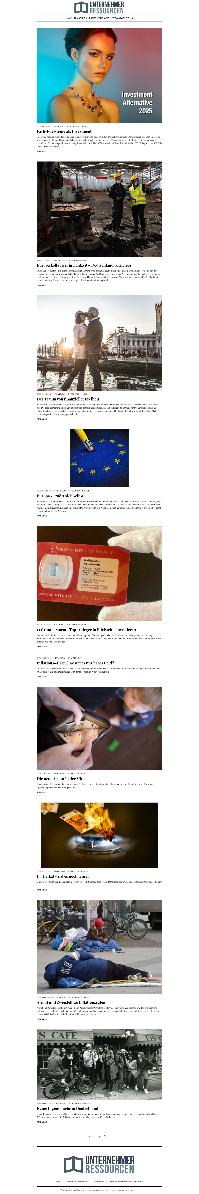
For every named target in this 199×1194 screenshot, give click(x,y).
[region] (38, 1170)
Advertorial (59, 658)
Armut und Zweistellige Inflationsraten (71, 1002)
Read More (42, 151)
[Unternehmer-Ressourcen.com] (99, 1164)
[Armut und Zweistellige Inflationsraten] (99, 946)
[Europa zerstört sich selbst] (99, 457)
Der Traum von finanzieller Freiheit (68, 398)
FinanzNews (59, 126)
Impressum (99, 1181)
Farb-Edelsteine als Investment (64, 131)
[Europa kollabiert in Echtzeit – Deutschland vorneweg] (99, 208)
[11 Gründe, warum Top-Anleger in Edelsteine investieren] (99, 573)
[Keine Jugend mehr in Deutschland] (99, 1064)
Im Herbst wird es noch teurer (63, 876)
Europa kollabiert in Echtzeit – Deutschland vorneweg (84, 265)
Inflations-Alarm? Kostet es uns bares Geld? (75, 662)
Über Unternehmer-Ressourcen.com (126, 1181)
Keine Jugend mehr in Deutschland (67, 1108)
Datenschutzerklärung (77, 1181)
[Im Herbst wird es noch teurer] (99, 834)
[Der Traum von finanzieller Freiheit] (99, 342)
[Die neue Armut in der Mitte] (99, 728)
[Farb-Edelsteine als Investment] (99, 74)
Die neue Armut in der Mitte (61, 778)
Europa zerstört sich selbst (60, 495)
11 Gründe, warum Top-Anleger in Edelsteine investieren (86, 629)
